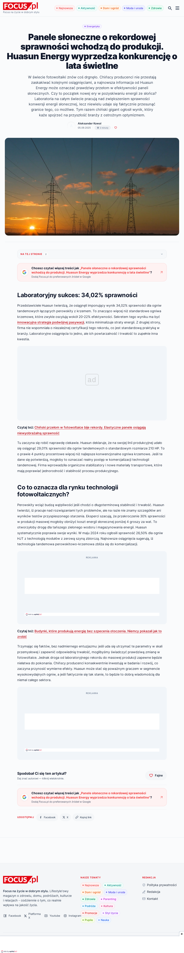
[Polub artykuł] (115, 127)
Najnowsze (66, 8)
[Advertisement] (92, 586)
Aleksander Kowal (89, 123)
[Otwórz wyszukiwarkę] (170, 8)
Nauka (105, 920)
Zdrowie (156, 8)
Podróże (90, 906)
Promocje (91, 913)
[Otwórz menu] (177, 8)
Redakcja (153, 892)
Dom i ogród (111, 8)
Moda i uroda (134, 8)
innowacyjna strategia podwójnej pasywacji (50, 322)
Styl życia (111, 913)
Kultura (108, 906)
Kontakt (152, 899)
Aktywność (88, 8)
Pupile (89, 920)
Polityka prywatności (162, 885)
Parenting (109, 899)
